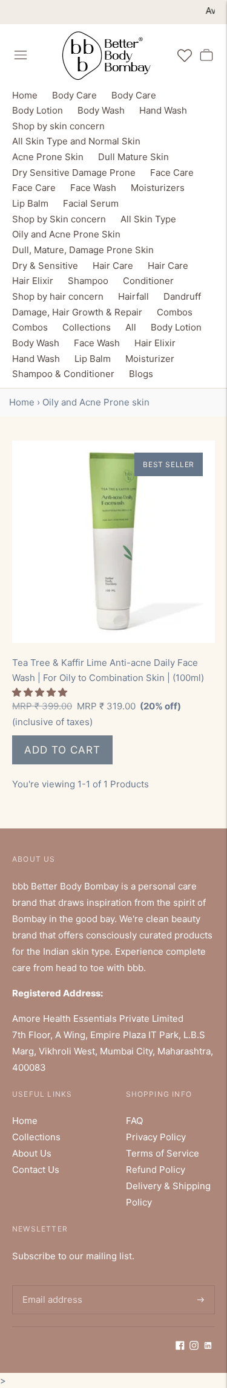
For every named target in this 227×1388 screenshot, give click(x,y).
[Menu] (20, 55)
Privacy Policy (156, 1137)
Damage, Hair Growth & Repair (77, 312)
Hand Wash (163, 110)
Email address (50, 1285)
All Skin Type (148, 219)
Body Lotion (37, 110)
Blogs (141, 373)
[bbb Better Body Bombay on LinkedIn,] (207, 1346)
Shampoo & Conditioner (63, 373)
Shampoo (88, 280)
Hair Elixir (32, 280)
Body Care (74, 95)
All (130, 327)
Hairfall (133, 296)
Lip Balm (30, 203)
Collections (86, 327)
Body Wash (101, 110)
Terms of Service (162, 1153)
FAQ (134, 1120)
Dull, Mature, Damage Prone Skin (83, 250)
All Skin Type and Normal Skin (76, 141)
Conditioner (148, 280)
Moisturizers (158, 187)
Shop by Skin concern (59, 219)
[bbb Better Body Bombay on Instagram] (194, 1346)
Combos (174, 312)
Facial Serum (91, 203)
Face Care (172, 172)
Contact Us (35, 1169)
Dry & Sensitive (45, 265)
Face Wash (93, 187)
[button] (41, 692)
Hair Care (113, 265)
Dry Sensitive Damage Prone (74, 172)
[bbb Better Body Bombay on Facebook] (180, 1346)
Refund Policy (155, 1169)
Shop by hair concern (58, 296)
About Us (31, 1153)
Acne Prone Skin (48, 157)
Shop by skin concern (58, 126)
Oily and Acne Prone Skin (66, 234)
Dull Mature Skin (133, 157)
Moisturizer (149, 358)
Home (25, 95)
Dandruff (182, 296)
